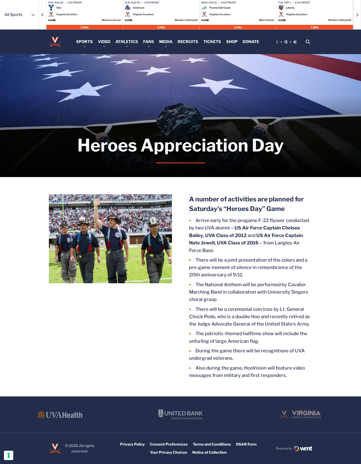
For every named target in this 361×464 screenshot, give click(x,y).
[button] (42, 15)
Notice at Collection (209, 452)
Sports (84, 41)
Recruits (188, 41)
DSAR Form (246, 444)
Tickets (212, 41)
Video (104, 41)
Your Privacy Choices (168, 452)
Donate (251, 41)
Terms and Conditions (212, 444)
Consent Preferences (169, 444)
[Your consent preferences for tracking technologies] (8, 455)
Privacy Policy (132, 444)
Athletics (126, 41)
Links (84, 27)
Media (165, 41)
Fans (148, 41)
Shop (231, 41)
